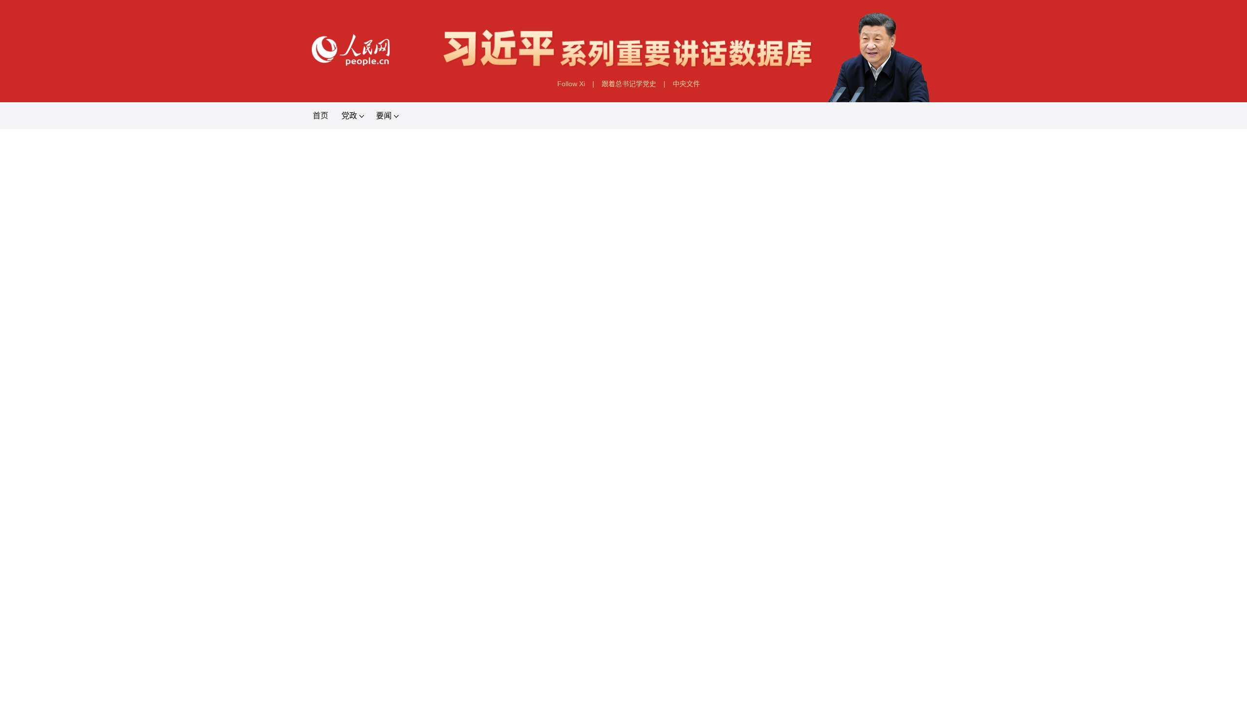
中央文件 (744, 162)
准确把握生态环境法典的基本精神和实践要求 (222, 631)
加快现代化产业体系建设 (113, 500)
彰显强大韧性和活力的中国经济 (1024, 363)
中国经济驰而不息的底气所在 (835, 363)
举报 (1037, 223)
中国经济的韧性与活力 (196, 363)
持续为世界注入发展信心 (345, 363)
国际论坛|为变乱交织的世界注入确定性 (221, 587)
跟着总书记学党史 (633, 162)
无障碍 (986, 223)
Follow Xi (522, 162)
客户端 (928, 223)
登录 (1195, 223)
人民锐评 (234, 223)
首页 (36, 223)
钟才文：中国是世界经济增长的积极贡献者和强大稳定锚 (623, 312)
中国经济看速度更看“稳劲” (506, 363)
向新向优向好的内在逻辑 (666, 363)
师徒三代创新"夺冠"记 (101, 457)
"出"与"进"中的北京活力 (107, 544)
